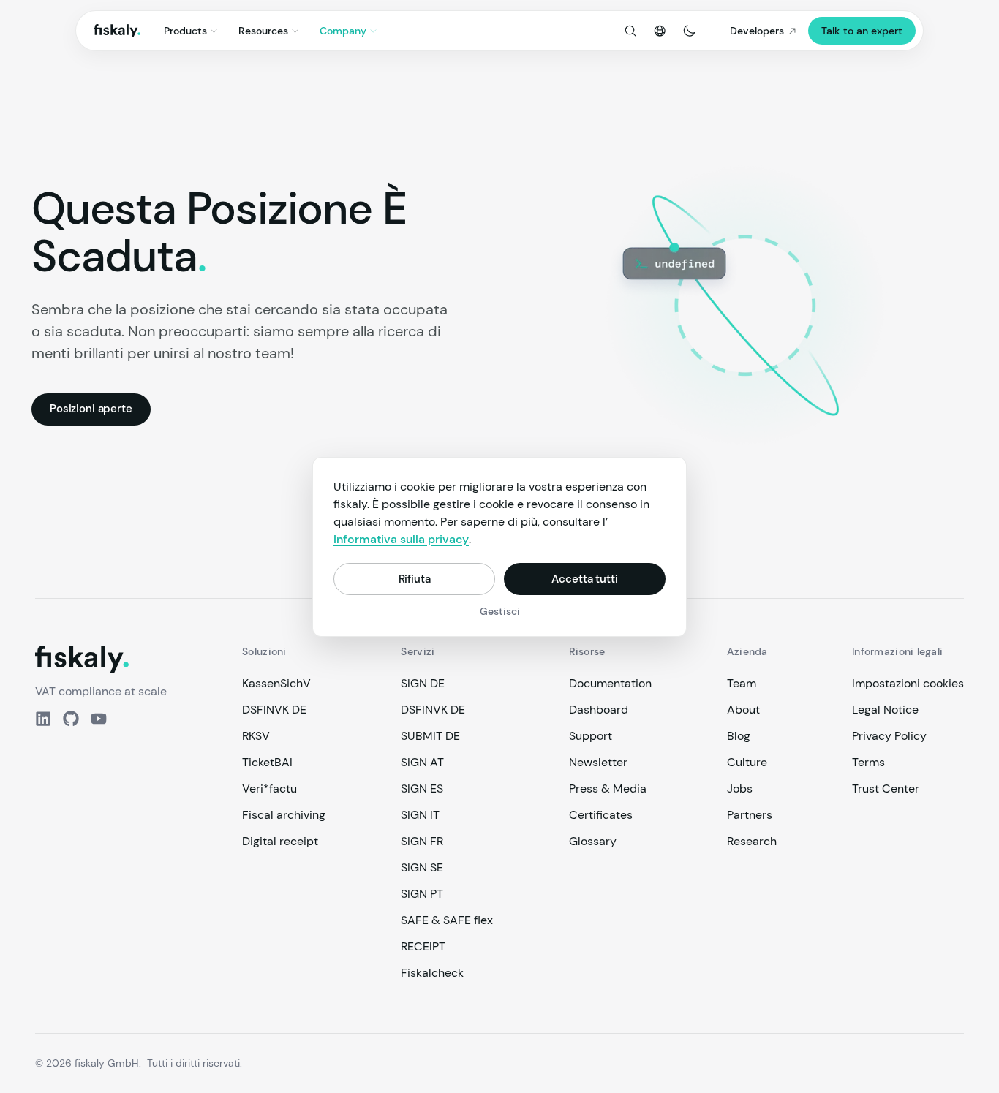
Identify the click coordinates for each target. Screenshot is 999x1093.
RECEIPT (423, 946)
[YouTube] (99, 719)
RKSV (256, 736)
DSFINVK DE (274, 709)
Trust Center (885, 788)
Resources (263, 30)
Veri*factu (269, 788)
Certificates (601, 814)
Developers (757, 30)
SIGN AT (422, 762)
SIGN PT (422, 893)
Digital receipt (280, 841)
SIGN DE (423, 683)
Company (343, 30)
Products (185, 30)
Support (590, 736)
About (743, 709)
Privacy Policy (889, 736)
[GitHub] (71, 719)
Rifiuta (415, 578)
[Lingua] (659, 30)
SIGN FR (422, 841)
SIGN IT (420, 814)
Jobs (740, 788)
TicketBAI (267, 762)
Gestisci (500, 611)
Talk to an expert (861, 30)
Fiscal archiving (283, 814)
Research (752, 841)
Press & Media (607, 788)
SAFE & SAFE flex (447, 920)
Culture (747, 762)
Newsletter (598, 762)
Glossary (593, 841)
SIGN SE (422, 867)
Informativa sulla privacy (401, 539)
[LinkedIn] (43, 719)
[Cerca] (630, 30)
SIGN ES (422, 788)
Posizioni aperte (91, 408)
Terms (868, 762)
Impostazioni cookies (908, 683)
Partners (749, 814)
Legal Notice (885, 709)
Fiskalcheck (432, 972)
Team (741, 683)
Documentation (610, 683)
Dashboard (598, 709)
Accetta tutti (584, 578)
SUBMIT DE (430, 736)
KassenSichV (276, 683)
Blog (738, 736)
